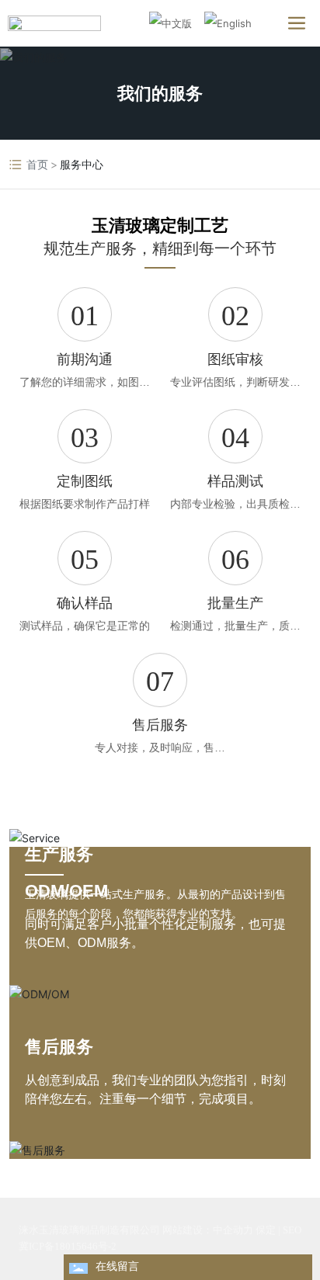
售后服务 (59, 1046)
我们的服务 (160, 93)
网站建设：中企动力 (207, 1230)
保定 (266, 1230)
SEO (292, 1230)
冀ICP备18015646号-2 (68, 1246)
